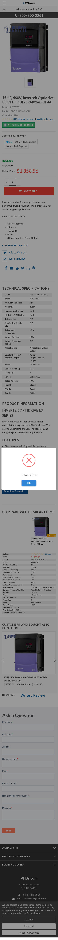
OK (29, 483)
